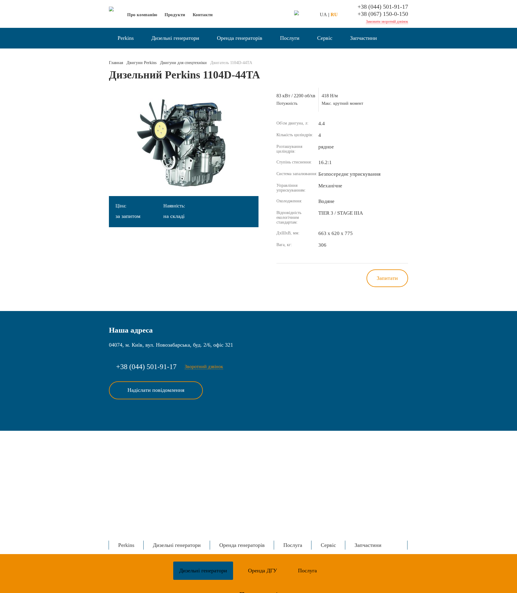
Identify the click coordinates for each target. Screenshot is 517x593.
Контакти (203, 14)
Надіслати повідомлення (155, 390)
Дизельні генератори (175, 38)
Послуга (292, 545)
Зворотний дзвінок (204, 366)
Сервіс (324, 38)
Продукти (175, 14)
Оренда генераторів (239, 38)
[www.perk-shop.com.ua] (296, 13)
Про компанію (142, 14)
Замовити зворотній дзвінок (387, 21)
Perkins (126, 38)
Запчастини (363, 38)
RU (334, 14)
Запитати (387, 278)
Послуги (289, 38)
